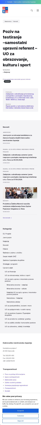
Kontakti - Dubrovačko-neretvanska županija (21, 2)
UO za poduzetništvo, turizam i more (18, 306)
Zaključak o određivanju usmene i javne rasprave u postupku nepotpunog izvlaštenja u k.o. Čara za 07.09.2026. (20, 176)
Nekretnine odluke (13, 302)
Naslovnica (8, 21)
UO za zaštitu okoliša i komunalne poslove (20, 323)
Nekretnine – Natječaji (14, 298)
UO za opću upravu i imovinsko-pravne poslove (19, 280)
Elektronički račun (10, 380)
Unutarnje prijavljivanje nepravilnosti (16, 385)
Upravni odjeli (8, 268)
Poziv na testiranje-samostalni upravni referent (16, 79)
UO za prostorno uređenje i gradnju (18, 319)
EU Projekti (7, 234)
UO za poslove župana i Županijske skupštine (17, 314)
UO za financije (10, 272)
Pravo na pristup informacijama (15, 374)
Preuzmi (7, 81)
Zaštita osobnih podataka (13, 382)
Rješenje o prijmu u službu (12, 253)
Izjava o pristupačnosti (12, 377)
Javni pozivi (6, 132)
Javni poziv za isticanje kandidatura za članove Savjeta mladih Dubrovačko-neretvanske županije (17, 137)
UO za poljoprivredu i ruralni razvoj (17, 309)
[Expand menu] (38, 10)
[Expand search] (32, 10)
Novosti (15, 21)
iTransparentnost (10, 388)
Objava (5, 149)
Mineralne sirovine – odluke (17, 289)
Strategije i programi (10, 264)
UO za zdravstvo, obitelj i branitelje (17, 326)
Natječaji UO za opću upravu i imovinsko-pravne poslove (22, 293)
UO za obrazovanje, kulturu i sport (17, 275)
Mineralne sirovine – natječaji (17, 285)
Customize (20, 416)
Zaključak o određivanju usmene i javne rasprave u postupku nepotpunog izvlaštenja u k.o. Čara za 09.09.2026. (20, 157)
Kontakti (7, 391)
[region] (20, 409)
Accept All (20, 410)
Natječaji (7, 72)
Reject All (20, 421)
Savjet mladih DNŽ (9, 256)
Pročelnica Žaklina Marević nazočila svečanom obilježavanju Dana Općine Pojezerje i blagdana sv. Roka (17, 206)
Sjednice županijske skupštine (13, 260)
